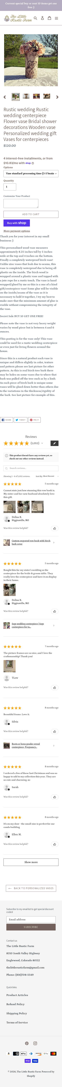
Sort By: (39, 476)
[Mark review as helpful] (55, 528)
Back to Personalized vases (33, 888)
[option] (16, 97)
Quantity (8, 180)
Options (8, 167)
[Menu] (56, 18)
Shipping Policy (16, 1013)
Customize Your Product (16, 196)
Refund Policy (15, 1004)
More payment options (16, 231)
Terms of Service (17, 1022)
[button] (42, 443)
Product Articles (17, 995)
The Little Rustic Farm (29, 1071)
